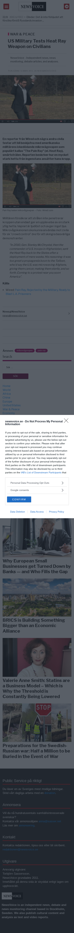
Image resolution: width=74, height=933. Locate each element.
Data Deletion (17, 511)
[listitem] (37, 483)
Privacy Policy (56, 511)
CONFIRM (19, 499)
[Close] (67, 421)
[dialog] (37, 466)
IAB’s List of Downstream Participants (41, 472)
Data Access (37, 511)
